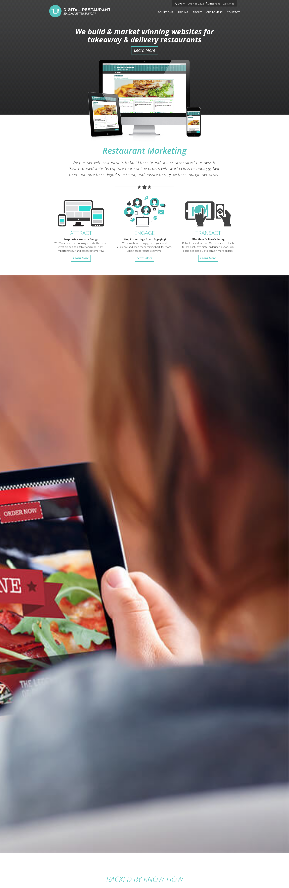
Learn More (144, 50)
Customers (214, 12)
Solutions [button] (165, 12)
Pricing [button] (183, 12)
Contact (233, 12)
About (197, 12)
